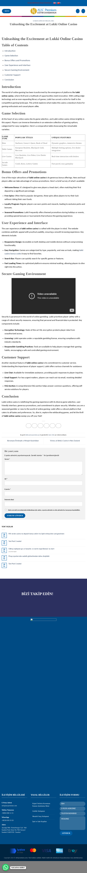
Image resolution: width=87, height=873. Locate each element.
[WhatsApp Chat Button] (5, 867)
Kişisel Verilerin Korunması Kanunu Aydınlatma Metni (41, 805)
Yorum (7, 459)
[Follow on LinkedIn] (43, 602)
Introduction (10, 51)
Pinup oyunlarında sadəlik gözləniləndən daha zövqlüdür (29, 556)
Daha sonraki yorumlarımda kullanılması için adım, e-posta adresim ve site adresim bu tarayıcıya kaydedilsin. (44, 510)
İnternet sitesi (9, 500)
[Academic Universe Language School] (43, 11)
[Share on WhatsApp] (28, 425)
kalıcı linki (51, 435)
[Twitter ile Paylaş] (40, 425)
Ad (6, 479)
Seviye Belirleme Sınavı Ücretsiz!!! (40, 3)
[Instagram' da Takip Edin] (31, 602)
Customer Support (12, 75)
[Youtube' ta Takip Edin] (48, 602)
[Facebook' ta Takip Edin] (26, 602)
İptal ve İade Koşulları (39, 821)
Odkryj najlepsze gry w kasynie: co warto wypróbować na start (31, 549)
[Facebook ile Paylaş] (34, 425)
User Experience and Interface (17, 65)
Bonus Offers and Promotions (17, 61)
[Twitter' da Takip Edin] (37, 602)
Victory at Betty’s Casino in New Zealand (65, 441)
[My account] (78, 11)
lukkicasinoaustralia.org (43, 21)
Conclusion (9, 80)
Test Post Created (14, 541)
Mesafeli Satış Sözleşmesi (40, 816)
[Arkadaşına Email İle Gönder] (46, 425)
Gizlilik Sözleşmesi (38, 811)
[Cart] (83, 11)
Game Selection (11, 56)
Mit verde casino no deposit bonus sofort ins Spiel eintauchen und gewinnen (36, 534)
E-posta (8, 489)
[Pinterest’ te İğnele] (52, 425)
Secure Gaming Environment (17, 70)
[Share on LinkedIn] (58, 425)
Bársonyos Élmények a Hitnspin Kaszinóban (23, 441)
